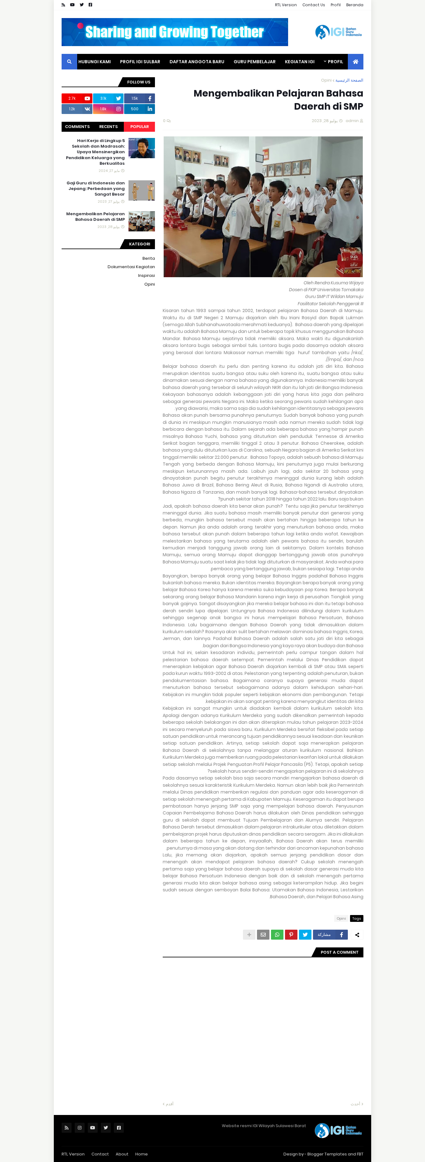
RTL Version (286, 4)
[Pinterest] (291, 935)
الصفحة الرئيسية (349, 80)
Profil (336, 4)
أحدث (355, 1104)
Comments (77, 127)
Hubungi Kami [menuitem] (94, 62)
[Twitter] (305, 935)
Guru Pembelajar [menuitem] (255, 62)
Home (141, 1154)
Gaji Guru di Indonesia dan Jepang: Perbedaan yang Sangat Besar (96, 188)
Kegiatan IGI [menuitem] (300, 62)
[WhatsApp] (277, 935)
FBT (360, 1154)
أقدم (170, 1104)
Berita (148, 258)
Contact (100, 1154)
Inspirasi (146, 275)
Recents (108, 127)
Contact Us (313, 4)
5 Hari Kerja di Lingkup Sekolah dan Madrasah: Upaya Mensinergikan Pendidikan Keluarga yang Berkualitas (95, 152)
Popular (139, 127)
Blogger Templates (327, 1154)
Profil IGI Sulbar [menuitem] (140, 62)
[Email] (263, 935)
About (122, 1154)
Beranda (354, 4)
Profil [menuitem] (335, 62)
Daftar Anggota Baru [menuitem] (197, 62)
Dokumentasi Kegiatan (131, 267)
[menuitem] (355, 61)
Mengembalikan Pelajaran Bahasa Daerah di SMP (95, 216)
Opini (326, 80)
